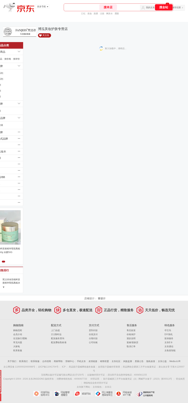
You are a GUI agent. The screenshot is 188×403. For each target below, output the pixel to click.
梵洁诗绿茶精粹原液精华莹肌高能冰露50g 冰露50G (11, 281)
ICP (64, 366)
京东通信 (168, 346)
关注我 (45, 35)
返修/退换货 (132, 342)
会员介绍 (17, 334)
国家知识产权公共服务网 (145, 394)
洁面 (102, 13)
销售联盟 (104, 361)
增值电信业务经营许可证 (96, 383)
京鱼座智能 (170, 350)
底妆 (89, 13)
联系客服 (17, 350)
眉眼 (117, 13)
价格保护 (131, 334)
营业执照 (180, 379)
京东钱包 (97, 387)
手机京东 (81, 361)
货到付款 (93, 330)
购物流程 (17, 330)
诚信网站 (83, 394)
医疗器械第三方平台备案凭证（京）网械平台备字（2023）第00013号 (137, 379)
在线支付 (93, 334)
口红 (83, 13)
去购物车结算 (174, 7)
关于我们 (12, 361)
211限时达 (56, 334)
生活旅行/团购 (20, 338)
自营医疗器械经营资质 (109, 366)
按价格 (7, 59)
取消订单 (131, 346)
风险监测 (127, 361)
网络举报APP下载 (124, 394)
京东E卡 (168, 342)
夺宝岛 (167, 330)
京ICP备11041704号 (48, 366)
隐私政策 (150, 361)
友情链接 (92, 361)
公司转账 (93, 342)
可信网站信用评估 (42, 394)
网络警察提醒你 (63, 394)
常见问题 (17, 342)
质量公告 (139, 361)
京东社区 (116, 361)
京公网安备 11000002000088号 (19, 366)
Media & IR (174, 361)
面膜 (96, 13)
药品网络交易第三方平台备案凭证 (139, 366)
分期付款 (93, 338)
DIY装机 (168, 334)
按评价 (16, 59)
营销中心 (69, 361)
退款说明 (131, 338)
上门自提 (55, 330)
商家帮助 (58, 361)
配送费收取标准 (58, 342)
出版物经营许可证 (96, 375)
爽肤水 (109, 13)
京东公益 (162, 361)
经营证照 (95, 379)
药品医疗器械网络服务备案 (82, 366)
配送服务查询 (57, 338)
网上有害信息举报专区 (104, 394)
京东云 (108, 387)
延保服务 (168, 338)
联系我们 (23, 361)
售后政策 (131, 330)
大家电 (16, 346)
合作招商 (46, 361)
